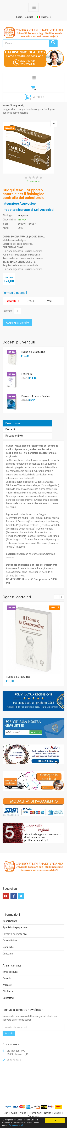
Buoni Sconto (10, 921)
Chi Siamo (8, 991)
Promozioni (35, 1113)
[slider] (33, 177)
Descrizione (12, 423)
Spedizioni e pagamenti (15, 927)
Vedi (49, 301)
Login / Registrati (24, 17)
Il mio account (10, 971)
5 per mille (8, 947)
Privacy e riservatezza (15, 934)
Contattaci (8, 998)
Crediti (57, 1113)
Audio (14, 1113)
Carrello (7, 978)
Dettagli (10, 429)
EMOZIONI (26, 374)
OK (55, 1120)
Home (6, 105)
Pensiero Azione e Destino (35, 396)
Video (23, 1113)
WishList (7, 984)
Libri (6, 1113)
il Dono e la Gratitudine (33, 352)
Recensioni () (14, 435)
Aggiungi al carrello (17, 322)
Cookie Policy (10, 940)
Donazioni (8, 953)
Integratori (17, 105)
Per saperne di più (16, 1125)
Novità (47, 1113)
